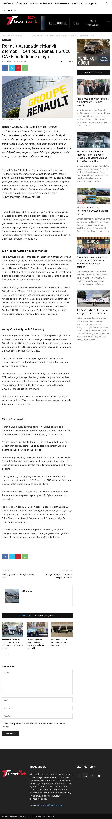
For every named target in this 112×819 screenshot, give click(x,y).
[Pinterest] (18, 68)
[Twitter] (12, 68)
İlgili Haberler (25, 616)
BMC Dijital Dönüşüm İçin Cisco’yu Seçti (18, 576)
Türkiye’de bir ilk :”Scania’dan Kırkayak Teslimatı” (59, 576)
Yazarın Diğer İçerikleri (45, 616)
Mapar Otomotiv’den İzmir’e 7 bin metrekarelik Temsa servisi (93, 102)
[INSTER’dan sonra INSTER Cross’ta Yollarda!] (62, 629)
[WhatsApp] (25, 68)
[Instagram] (85, 775)
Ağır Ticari (20, 3)
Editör (33, 3)
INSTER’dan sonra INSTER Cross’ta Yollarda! (59, 642)
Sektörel (7, 3)
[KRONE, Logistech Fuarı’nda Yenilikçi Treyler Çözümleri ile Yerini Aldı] (37, 629)
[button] (106, 3)
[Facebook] (5, 68)
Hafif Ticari (45, 3)
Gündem (10, 61)
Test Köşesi (89, 3)
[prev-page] (4, 654)
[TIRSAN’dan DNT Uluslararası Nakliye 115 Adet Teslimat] (93, 298)
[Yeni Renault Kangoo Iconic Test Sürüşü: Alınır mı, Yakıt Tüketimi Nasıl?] (12, 629)
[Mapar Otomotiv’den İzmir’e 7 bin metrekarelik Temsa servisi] (93, 87)
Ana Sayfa (6, 35)
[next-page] (8, 654)
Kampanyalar (61, 3)
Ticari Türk (17, 35)
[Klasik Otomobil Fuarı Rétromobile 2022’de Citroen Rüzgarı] (93, 196)
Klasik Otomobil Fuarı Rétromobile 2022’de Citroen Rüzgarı (93, 210)
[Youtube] (99, 776)
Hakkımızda (8, 10)
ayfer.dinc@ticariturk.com (51, 805)
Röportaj (76, 3)
